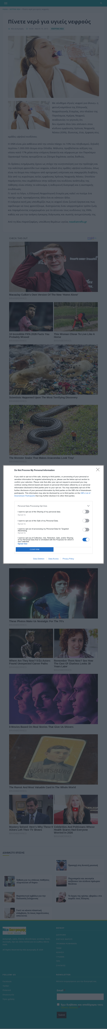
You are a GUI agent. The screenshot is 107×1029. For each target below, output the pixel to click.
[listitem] (53, 506)
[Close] (98, 470)
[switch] (85, 511)
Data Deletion (38, 559)
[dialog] (53, 514)
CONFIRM (35, 549)
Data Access (53, 559)
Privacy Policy (68, 559)
